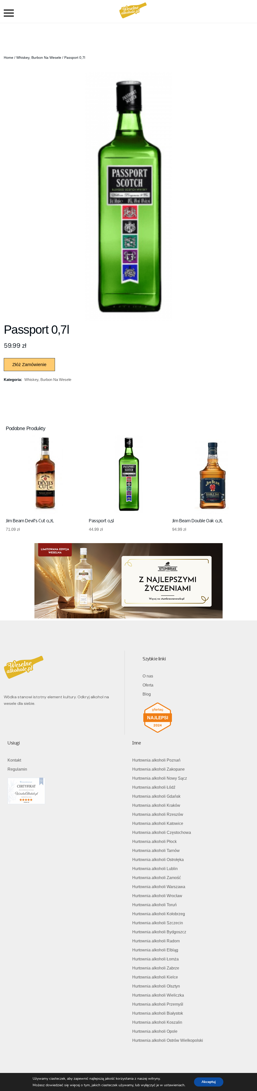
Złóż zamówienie (29, 364)
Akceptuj (209, 1081)
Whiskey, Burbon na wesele (38, 57)
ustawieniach (174, 1085)
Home (8, 57)
